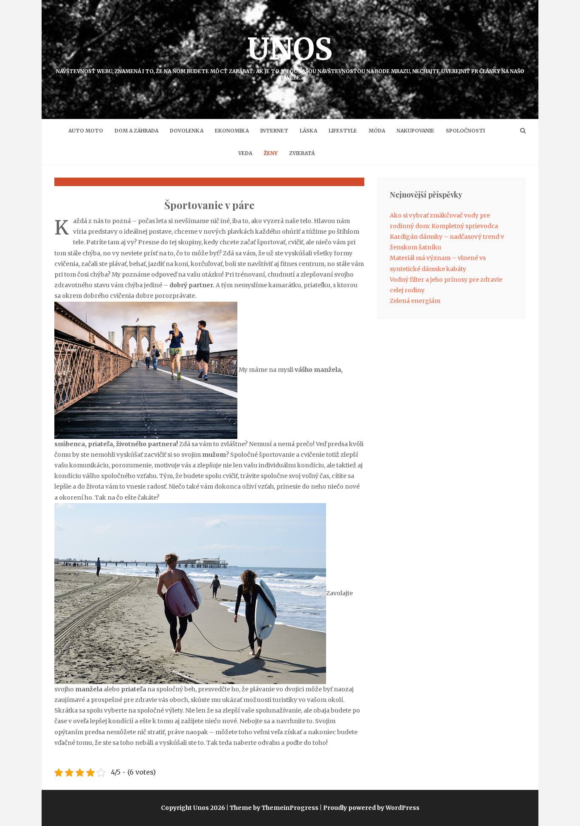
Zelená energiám (415, 301)
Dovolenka (186, 130)
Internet (274, 130)
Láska (308, 130)
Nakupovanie (415, 130)
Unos (290, 55)
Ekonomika (232, 130)
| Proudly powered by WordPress (370, 808)
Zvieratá (302, 153)
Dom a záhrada (136, 130)
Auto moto (85, 130)
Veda (245, 153)
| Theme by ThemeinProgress (272, 808)
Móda (377, 130)
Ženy (271, 153)
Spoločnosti (465, 130)
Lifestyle (343, 130)
